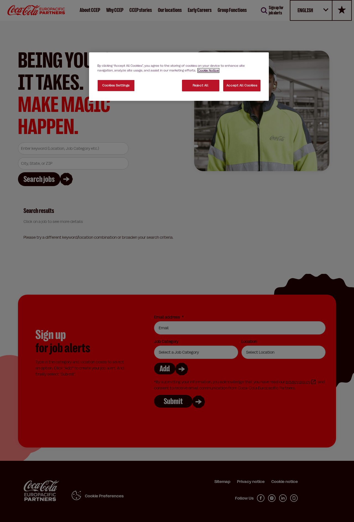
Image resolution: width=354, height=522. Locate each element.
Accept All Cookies (242, 85)
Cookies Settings (116, 85)
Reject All (201, 85)
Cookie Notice (208, 70)
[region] (179, 76)
